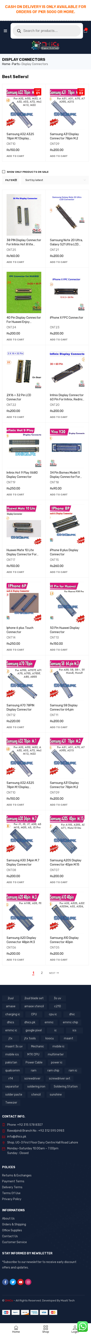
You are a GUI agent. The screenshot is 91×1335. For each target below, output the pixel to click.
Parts (16, 64)
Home (6, 64)
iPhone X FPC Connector (66, 317)
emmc (49, 1022)
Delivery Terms (12, 1187)
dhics (10, 1022)
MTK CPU (33, 1054)
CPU (34, 1014)
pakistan (11, 1062)
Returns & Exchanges (17, 1175)
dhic (72, 1014)
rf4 (10, 1078)
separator (12, 1086)
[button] (15, 156)
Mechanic (37, 1046)
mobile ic (58, 1046)
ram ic (73, 1070)
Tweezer (11, 1102)
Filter (9, 180)
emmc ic (11, 1030)
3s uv (57, 998)
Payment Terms (13, 1181)
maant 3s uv (14, 1046)
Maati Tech (68, 1300)
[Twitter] (13, 1282)
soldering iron (36, 1086)
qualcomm (12, 1070)
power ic (56, 1062)
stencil (36, 1094)
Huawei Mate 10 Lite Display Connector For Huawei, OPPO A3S (22, 554)
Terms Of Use (11, 1193)
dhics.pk (29, 1022)
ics (74, 1030)
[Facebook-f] (5, 1282)
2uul (11, 998)
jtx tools (30, 1038)
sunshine (56, 1094)
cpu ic (53, 1014)
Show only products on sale (28, 171)
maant (68, 1038)
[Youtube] (20, 1282)
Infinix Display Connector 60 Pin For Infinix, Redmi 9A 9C (67, 399)
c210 (57, 1006)
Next (52, 973)
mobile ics (12, 1054)
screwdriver (32, 1078)
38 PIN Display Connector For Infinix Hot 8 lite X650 (24, 244)
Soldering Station (66, 1086)
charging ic (12, 1014)
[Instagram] (28, 1282)
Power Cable (34, 1062)
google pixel (34, 1030)
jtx (10, 1038)
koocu (50, 1038)
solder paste (13, 1094)
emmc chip (70, 1022)
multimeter (56, 1054)
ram (33, 1070)
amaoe (10, 1006)
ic (55, 1030)
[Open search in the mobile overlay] (47, 31)
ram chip (53, 1070)
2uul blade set (34, 998)
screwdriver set (59, 1078)
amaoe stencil (34, 1006)
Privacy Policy (11, 1199)
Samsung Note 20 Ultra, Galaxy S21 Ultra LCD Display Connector (66, 244)
